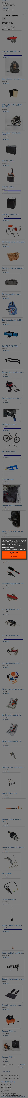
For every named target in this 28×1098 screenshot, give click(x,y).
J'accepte (14, 557)
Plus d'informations (6, 549)
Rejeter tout (14, 553)
